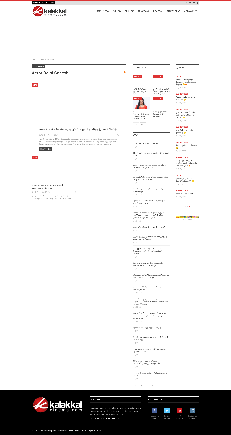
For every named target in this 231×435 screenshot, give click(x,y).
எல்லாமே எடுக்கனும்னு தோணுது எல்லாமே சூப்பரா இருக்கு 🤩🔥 (186, 81)
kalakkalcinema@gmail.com (108, 418)
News (35, 85)
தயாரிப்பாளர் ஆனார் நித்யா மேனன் (146, 143)
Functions (143, 11)
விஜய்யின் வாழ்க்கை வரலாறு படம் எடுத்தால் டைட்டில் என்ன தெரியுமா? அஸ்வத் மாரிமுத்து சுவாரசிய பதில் (150, 315)
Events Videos (182, 76)
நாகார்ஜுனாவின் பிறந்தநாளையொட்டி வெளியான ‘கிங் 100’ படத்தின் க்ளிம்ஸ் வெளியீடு (147, 251)
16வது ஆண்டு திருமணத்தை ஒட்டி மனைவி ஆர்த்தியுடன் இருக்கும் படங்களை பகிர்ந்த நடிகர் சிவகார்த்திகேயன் (151, 301)
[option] (187, 137)
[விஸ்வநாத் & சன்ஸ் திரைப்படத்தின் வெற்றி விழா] (161, 103)
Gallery (117, 11)
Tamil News (103, 11)
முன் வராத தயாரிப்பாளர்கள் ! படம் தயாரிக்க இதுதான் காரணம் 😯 (187, 115)
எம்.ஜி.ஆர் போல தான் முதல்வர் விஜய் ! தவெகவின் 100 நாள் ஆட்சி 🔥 (187, 163)
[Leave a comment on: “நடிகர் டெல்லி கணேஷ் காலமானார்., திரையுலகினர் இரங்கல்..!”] (76, 192)
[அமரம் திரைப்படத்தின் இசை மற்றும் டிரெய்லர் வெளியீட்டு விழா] (141, 103)
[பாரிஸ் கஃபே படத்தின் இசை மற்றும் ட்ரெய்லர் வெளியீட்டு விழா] (161, 81)
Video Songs (190, 11)
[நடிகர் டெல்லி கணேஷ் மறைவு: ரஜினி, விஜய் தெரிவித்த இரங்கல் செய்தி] (79, 109)
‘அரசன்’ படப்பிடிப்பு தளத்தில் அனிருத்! (147, 328)
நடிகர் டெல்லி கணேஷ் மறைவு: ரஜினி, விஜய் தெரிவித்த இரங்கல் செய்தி (78, 129)
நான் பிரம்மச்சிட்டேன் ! (184, 194)
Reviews (157, 11)
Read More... (45, 149)
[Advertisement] (115, 37)
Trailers (129, 11)
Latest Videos (173, 11)
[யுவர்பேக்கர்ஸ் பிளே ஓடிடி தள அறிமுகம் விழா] (141, 81)
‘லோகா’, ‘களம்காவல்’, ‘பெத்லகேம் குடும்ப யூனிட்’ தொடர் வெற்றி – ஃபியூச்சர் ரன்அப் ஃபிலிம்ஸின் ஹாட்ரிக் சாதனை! (148, 215)
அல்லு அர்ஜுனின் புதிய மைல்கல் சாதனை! (149, 227)
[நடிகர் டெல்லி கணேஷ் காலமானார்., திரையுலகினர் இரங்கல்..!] (54, 169)
